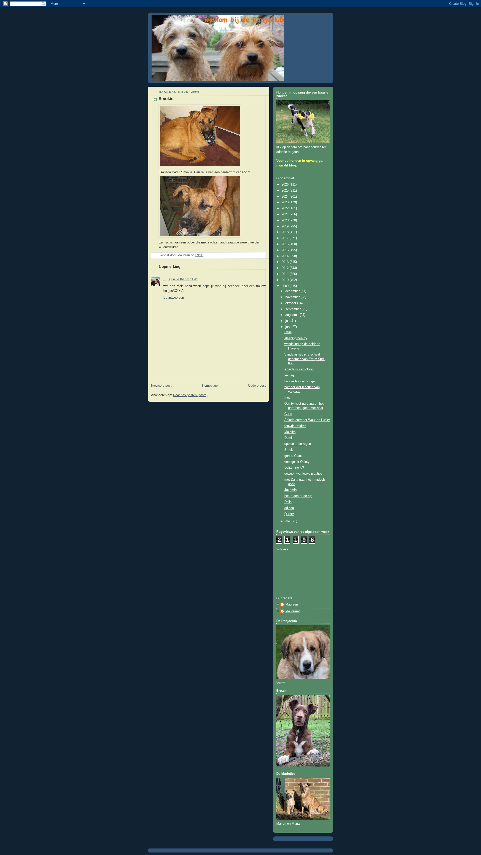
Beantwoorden (173, 297)
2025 (286, 190)
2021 (286, 214)
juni (288, 327)
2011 (286, 274)
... (164, 279)
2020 (286, 220)
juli (287, 321)
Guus (288, 414)
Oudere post (257, 385)
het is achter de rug (298, 496)
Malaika (290, 432)
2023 (286, 202)
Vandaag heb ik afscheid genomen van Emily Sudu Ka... (304, 359)
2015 (286, 250)
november (293, 297)
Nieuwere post (161, 385)
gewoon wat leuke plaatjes (303, 473)
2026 (286, 184)
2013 (286, 262)
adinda (289, 508)
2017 (286, 238)
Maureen (291, 604)
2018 (286, 232)
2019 (286, 226)
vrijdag (289, 375)
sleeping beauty (295, 338)
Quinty (289, 514)
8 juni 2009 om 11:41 (183, 279)
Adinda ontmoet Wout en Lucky (307, 420)
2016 (286, 244)
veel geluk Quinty (297, 462)
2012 (286, 268)
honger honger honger (300, 381)
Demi (288, 438)
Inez (287, 397)
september (293, 309)
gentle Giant (293, 456)
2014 (286, 256)
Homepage (210, 385)
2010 (286, 280)
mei (288, 521)
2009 (286, 286)
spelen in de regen (297, 444)
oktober (291, 303)
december (293, 291)
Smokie (289, 450)
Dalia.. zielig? (294, 467)
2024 (286, 196)
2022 (286, 208)
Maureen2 (292, 611)
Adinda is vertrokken (299, 369)
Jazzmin (290, 490)
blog (292, 165)
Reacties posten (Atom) (190, 395)
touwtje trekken (295, 426)
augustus (292, 315)
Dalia (288, 332)
